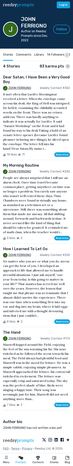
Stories (54, 462)
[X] (44, 440)
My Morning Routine (21, 165)
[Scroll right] (67, 55)
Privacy (27, 448)
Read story (62, 154)
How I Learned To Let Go (25, 249)
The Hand (11, 332)
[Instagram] (50, 440)
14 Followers (55, 54)
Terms (15, 448)
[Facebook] (62, 440)
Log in (63, 4)
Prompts (21, 462)
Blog (67, 462)
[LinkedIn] (56, 440)
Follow (61, 29)
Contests (38, 462)
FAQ (6, 448)
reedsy (18, 5)
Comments (23, 54)
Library (39, 54)
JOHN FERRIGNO (19, 88)
